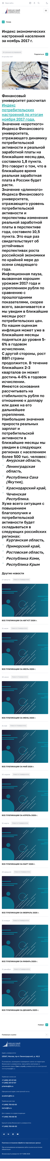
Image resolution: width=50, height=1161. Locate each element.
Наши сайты (9, 3)
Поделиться (39, 54)
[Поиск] (38, 3)
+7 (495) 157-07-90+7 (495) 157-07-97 (9, 1081)
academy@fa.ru (8, 1096)
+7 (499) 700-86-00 (9, 1126)
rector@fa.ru (7, 1108)
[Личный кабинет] (34, 3)
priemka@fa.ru (7, 1086)
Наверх (41, 1025)
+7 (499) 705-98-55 (9, 1117)
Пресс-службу (20, 1066)
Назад (8, 22)
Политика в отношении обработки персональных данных (21, 1143)
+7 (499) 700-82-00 (9, 1104)
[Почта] (43, 3)
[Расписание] (30, 3)
